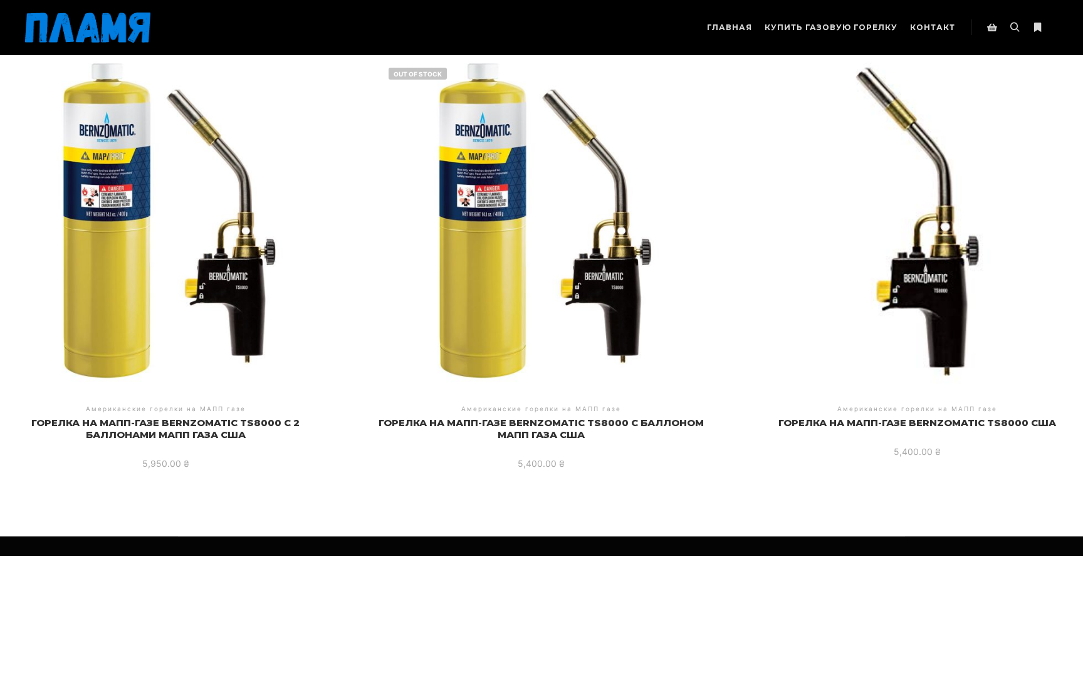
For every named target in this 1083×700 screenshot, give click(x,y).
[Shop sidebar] (992, 27)
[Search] (1014, 27)
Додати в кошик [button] (165, 214)
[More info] (1037, 27)
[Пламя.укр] (87, 27)
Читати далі (541, 214)
